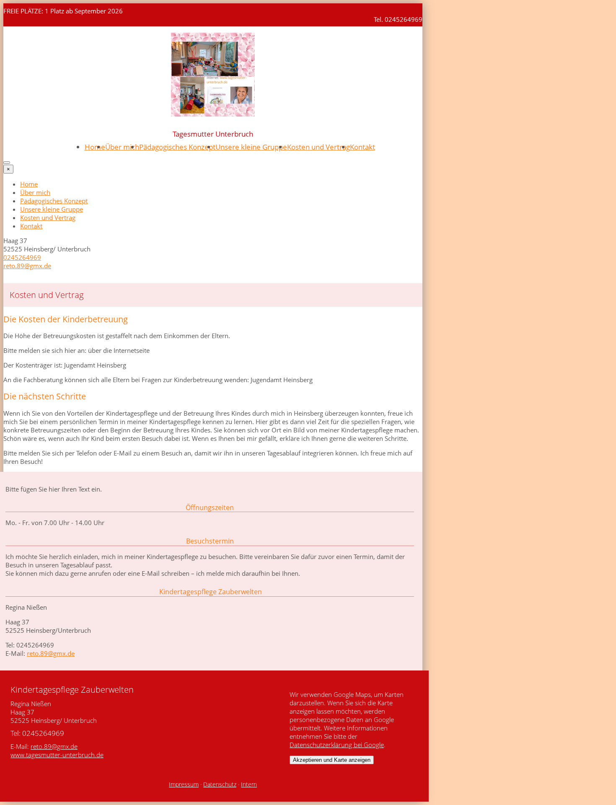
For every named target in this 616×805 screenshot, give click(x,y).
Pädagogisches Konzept (177, 147)
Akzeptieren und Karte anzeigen (331, 760)
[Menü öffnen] (6, 162)
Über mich (122, 147)
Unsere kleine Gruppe (251, 147)
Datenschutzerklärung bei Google (337, 744)
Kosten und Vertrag (318, 147)
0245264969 (22, 257)
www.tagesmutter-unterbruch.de (57, 755)
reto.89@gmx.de (27, 265)
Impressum (184, 784)
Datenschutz (219, 784)
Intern (249, 784)
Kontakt (362, 147)
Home (95, 147)
